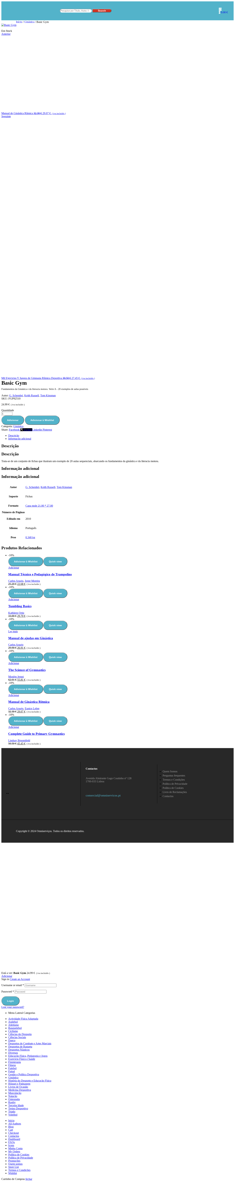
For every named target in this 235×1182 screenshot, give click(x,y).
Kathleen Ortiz (16, 612)
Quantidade (7, 410)
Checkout (13, 1132)
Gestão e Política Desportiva (23, 1074)
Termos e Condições (19, 1170)
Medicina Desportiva (19, 1089)
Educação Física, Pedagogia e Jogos (27, 1055)
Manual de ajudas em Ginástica (30, 638)
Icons (11, 1145)
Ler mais (13, 631)
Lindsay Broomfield (19, 740)
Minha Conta (15, 1148)
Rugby (12, 1102)
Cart (10, 1129)
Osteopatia (14, 1099)
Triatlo (11, 1111)
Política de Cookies (18, 1154)
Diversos (13, 1052)
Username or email (12, 985)
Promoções (14, 1160)
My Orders (14, 1151)
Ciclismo (13, 1031)
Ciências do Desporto (20, 1034)
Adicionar (12, 420)
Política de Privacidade (20, 1157)
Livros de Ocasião (18, 1086)
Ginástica (29, 21)
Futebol (12, 1068)
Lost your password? (12, 1007)
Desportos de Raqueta (20, 1046)
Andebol (13, 1021)
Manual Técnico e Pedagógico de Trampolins (40, 574)
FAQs (11, 1142)
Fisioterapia (14, 1062)
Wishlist (12, 1173)
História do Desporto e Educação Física (29, 1080)
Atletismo (13, 1024)
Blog (11, 1126)
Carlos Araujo (15, 580)
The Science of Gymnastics (27, 670)
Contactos (13, 1136)
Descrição (13, 435)
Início (19, 21)
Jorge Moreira (32, 580)
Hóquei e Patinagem (19, 1083)
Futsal (11, 1071)
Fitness (12, 1065)
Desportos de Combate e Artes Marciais (29, 1043)
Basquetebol (15, 1028)
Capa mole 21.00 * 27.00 (39, 505)
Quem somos (15, 1163)
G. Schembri (16, 395)
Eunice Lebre (32, 708)
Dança (11, 1040)
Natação (12, 1096)
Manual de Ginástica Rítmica (29, 702)
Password (7, 991)
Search (102, 10)
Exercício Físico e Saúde (21, 1058)
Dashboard (14, 1139)
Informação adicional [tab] (20, 468)
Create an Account (20, 979)
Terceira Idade (16, 1105)
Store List (13, 1166)
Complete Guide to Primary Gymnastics (36, 734)
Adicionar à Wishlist (42, 420)
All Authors (14, 1123)
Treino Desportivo (18, 1108)
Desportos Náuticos (19, 1049)
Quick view (55, 561)
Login (10, 1001)
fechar (28, 1179)
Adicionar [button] (13, 567)
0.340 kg (30, 537)
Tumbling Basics (19, 606)
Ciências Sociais (17, 1037)
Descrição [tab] (10, 446)
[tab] (121, 435)
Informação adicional (19, 438)
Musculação (14, 1093)
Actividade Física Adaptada (23, 1018)
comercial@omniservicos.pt (103, 795)
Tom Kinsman (48, 395)
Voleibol (12, 1114)
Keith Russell (31, 395)
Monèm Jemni (16, 676)
